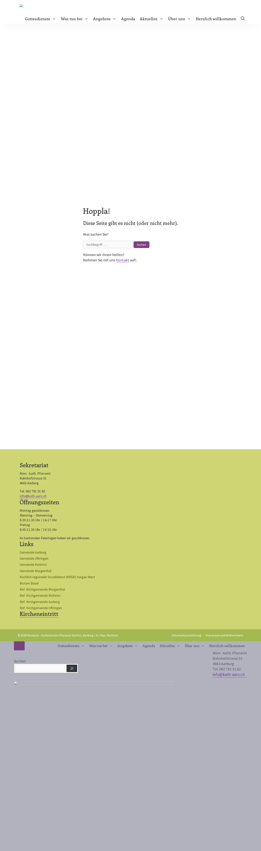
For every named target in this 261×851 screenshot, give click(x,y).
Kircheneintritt (39, 613)
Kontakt (122, 260)
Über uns (176, 18)
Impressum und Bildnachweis (224, 635)
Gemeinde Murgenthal (35, 571)
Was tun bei (72, 18)
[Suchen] (71, 668)
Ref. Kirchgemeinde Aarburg (40, 602)
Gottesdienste (37, 18)
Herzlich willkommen (216, 18)
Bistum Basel (29, 583)
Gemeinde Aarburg (33, 552)
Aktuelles (148, 18)
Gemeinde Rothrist (33, 564)
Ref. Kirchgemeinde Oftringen (41, 608)
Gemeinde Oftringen (34, 558)
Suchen (20, 661)
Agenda (128, 18)
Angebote (102, 18)
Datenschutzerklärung (186, 635)
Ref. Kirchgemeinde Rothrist (40, 595)
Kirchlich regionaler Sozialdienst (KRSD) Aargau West (57, 577)
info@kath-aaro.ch (33, 496)
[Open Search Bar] (242, 18)
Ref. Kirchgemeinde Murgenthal (42, 589)
